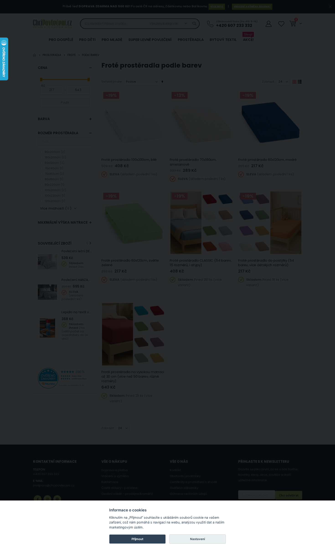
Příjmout (137, 539)
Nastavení (197, 539)
